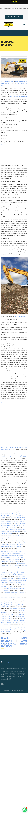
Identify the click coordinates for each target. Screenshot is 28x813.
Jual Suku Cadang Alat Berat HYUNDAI (15, 573)
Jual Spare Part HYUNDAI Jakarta (18, 529)
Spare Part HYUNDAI (20, 523)
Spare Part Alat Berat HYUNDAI (8, 512)
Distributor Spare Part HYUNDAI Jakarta (10, 531)
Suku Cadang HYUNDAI (12, 588)
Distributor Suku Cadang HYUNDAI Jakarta (15, 592)
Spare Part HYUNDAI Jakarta (15, 535)
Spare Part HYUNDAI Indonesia (14, 546)
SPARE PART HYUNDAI (7, 81)
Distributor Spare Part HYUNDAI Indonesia (11, 541)
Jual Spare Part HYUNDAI (12, 521)
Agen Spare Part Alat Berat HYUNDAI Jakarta (12, 555)
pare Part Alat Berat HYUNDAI (12, 559)
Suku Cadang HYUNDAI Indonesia (13, 601)
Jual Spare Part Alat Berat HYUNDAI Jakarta (11, 551)
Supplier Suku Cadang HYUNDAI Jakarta (10, 597)
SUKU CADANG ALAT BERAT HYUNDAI (14, 643)
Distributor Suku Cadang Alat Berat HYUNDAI (12, 574)
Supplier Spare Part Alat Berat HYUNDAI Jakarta (12, 557)
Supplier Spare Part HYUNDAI (8, 525)
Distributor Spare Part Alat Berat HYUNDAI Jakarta (13, 553)
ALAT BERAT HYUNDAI (20, 316)
